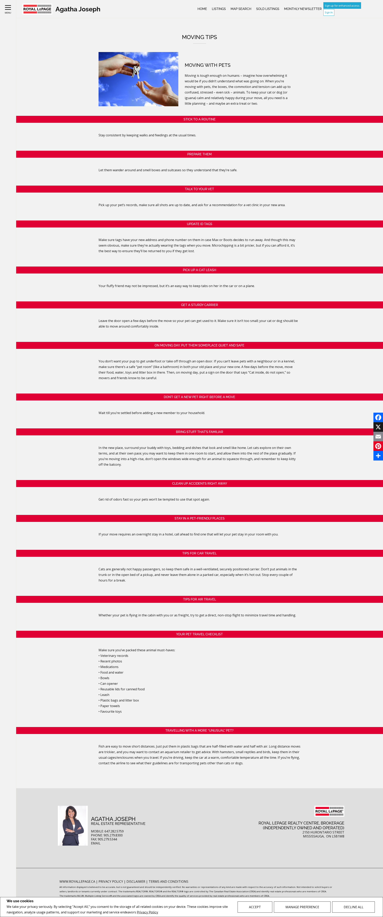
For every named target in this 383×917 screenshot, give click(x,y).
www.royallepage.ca (77, 881)
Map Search (241, 9)
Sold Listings (267, 9)
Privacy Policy (147, 912)
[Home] (37, 9)
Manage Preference (302, 907)
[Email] (378, 436)
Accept (255, 907)
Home (202, 9)
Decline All (353, 907)
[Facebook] (378, 417)
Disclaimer (136, 881)
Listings (219, 9)
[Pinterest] (378, 446)
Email (96, 843)
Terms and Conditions (168, 881)
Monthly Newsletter (303, 9)
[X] (378, 427)
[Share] (378, 455)
